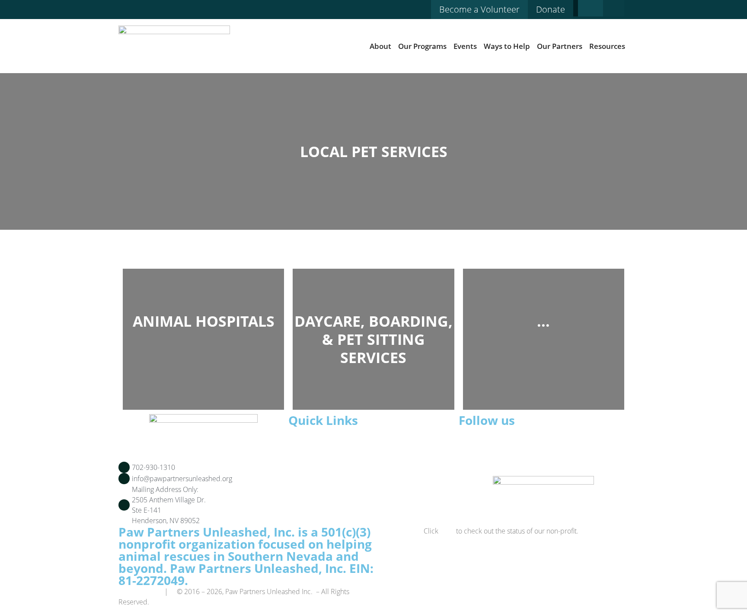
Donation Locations (335, 492)
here (447, 531)
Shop (311, 461)
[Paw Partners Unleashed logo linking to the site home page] (174, 46)
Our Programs (422, 46)
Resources (607, 46)
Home (313, 440)
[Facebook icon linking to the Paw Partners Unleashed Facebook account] (123, 12)
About (380, 46)
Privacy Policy (138, 591)
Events (465, 46)
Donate (315, 481)
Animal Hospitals (204, 321)
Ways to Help (507, 46)
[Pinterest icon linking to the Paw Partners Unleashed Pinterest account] (139, 12)
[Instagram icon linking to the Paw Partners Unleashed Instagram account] (155, 12)
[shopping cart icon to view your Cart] (615, 8)
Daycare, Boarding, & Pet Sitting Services (373, 339)
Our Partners (559, 46)
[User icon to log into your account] (590, 8)
